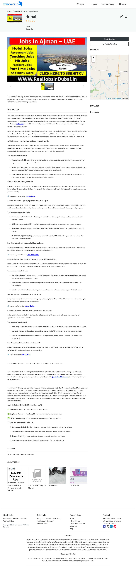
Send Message (109, 39)
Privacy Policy (75, 521)
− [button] (93, 60)
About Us (73, 526)
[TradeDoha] (57, 475)
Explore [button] (94, 4)
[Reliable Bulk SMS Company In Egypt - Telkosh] (16, 475)
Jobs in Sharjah (29, 306)
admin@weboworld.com (112, 521)
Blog (71, 529)
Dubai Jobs (19, 124)
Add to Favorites (110, 44)
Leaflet (109, 98)
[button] (126, 16)
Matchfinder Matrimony (45, 521)
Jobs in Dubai (26, 355)
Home (9, 11)
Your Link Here (8, 521)
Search (123, 4)
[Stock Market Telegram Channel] (37, 475)
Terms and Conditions (77, 523)
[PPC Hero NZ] (78, 475)
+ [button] (93, 57)
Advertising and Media (31, 11)
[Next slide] (83, 59)
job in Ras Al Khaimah (60, 377)
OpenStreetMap (117, 98)
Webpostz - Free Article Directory (49, 518)
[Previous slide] (11, 59)
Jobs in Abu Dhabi (33, 255)
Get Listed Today (108, 4)
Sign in (81, 4)
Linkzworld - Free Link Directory (15, 518)
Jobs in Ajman (30, 196)
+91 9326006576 (109, 523)
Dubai (15, 11)
